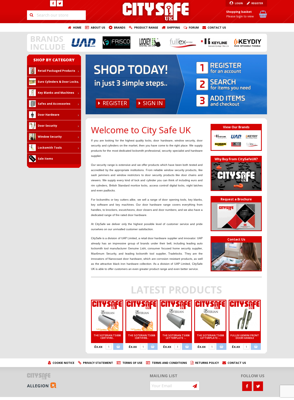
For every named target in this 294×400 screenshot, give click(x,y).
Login (239, 3)
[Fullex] (182, 42)
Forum (194, 27)
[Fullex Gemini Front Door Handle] (244, 315)
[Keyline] (215, 42)
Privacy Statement (98, 363)
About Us (98, 27)
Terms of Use (132, 363)
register (115, 103)
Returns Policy (207, 363)
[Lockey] (149, 42)
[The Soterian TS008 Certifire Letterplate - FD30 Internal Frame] (141, 315)
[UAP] (84, 42)
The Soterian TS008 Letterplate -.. (175, 336)
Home (77, 27)
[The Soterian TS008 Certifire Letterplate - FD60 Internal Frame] (107, 315)
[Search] (31, 15)
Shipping (173, 27)
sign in (153, 103)
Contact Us (217, 27)
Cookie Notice (63, 363)
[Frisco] (117, 42)
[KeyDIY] (248, 42)
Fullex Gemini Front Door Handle (244, 336)
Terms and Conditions (169, 363)
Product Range (146, 27)
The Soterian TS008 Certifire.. (107, 336)
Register (257, 3)
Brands (119, 27)
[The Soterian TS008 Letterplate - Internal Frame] (176, 315)
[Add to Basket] (118, 346)
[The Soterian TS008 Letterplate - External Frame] (210, 315)
